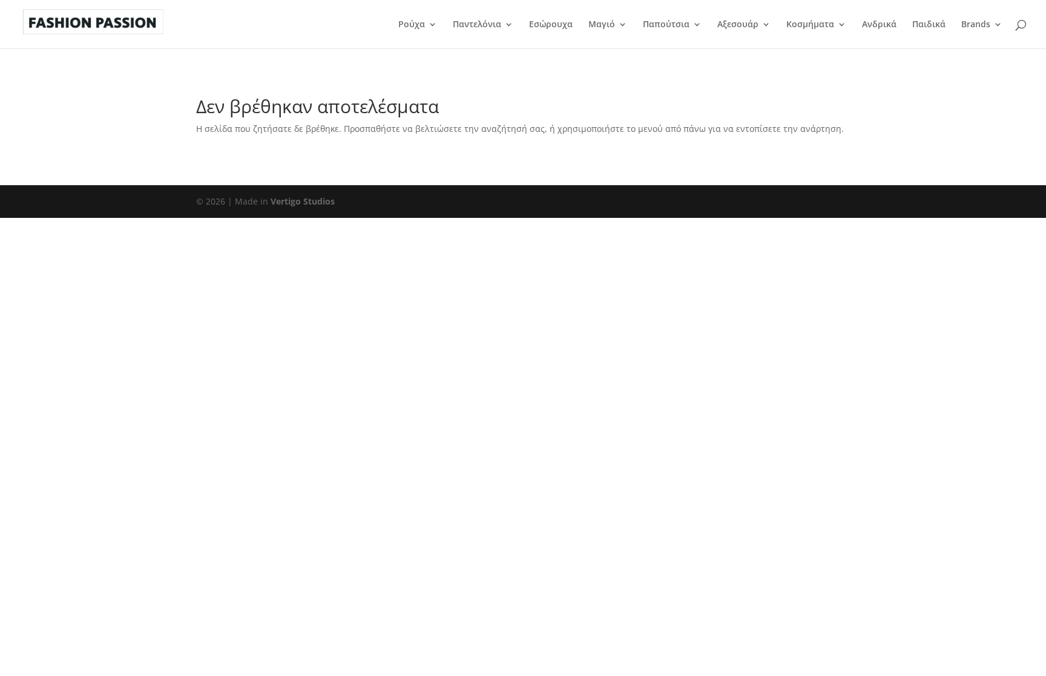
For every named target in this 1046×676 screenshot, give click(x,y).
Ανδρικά (879, 25)
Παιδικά (929, 25)
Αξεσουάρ (737, 25)
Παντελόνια (477, 25)
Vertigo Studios (303, 201)
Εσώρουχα (551, 25)
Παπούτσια (666, 25)
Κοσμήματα (810, 25)
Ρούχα (411, 25)
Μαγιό (601, 25)
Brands (975, 25)
